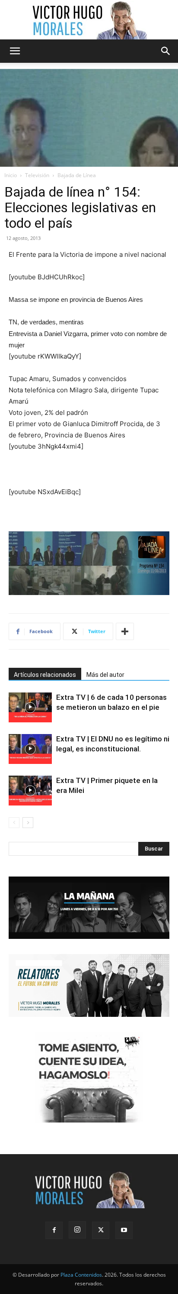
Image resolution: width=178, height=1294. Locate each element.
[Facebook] (54, 1230)
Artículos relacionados (45, 674)
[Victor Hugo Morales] (89, 19)
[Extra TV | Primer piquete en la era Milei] (30, 791)
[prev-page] (14, 822)
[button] (15, 51)
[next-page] (27, 822)
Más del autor (105, 674)
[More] (125, 631)
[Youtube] (124, 1230)
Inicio (10, 175)
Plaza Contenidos (81, 1274)
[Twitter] (100, 1230)
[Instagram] (77, 1230)
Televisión (37, 175)
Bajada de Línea (76, 175)
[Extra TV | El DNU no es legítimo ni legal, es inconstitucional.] (30, 749)
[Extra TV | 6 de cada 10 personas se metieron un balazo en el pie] (30, 707)
